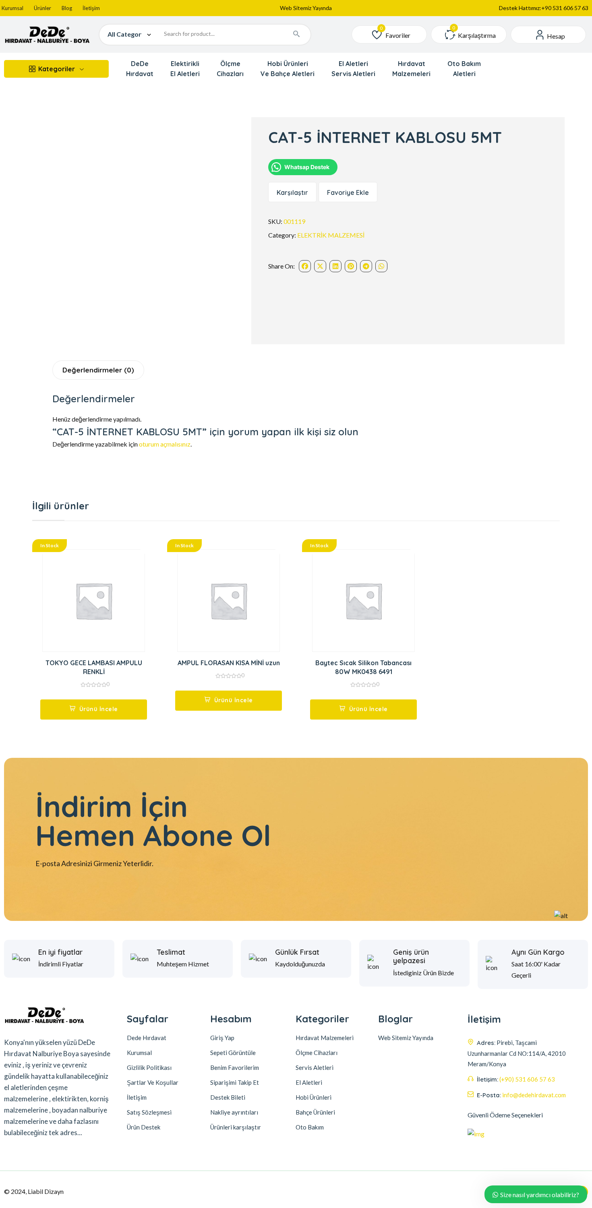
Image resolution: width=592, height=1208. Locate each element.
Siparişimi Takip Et (234, 1082)
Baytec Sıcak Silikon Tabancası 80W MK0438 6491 (363, 667)
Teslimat (171, 952)
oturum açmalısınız (164, 444)
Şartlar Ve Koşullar (152, 1082)
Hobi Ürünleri (313, 1097)
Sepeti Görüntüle (233, 1052)
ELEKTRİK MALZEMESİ (330, 235)
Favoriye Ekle (348, 192)
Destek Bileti (227, 1097)
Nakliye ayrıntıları (234, 1112)
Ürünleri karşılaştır (235, 1127)
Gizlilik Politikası (149, 1067)
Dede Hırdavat (146, 1037)
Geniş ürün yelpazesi (411, 956)
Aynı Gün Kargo (538, 952)
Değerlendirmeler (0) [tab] (98, 370)
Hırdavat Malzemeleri (325, 1037)
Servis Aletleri (314, 1067)
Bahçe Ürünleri (315, 1112)
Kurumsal (12, 8)
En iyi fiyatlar (60, 952)
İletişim (91, 8)
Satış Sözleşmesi (149, 1112)
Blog (67, 8)
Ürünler (42, 8)
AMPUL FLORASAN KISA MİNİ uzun (229, 663)
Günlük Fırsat (297, 952)
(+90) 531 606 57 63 (527, 1079)
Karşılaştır (292, 192)
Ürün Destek (143, 1127)
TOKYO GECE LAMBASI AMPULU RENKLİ (94, 667)
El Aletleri (309, 1082)
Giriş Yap (222, 1037)
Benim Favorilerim (234, 1067)
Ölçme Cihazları (316, 1052)
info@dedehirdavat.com (534, 1094)
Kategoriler (56, 69)
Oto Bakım (310, 1127)
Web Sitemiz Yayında (306, 7)
